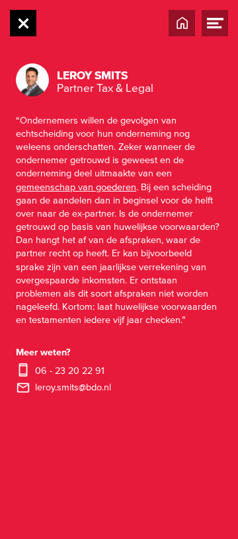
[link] (81, 387)
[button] (107, 79)
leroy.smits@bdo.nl (73, 387)
